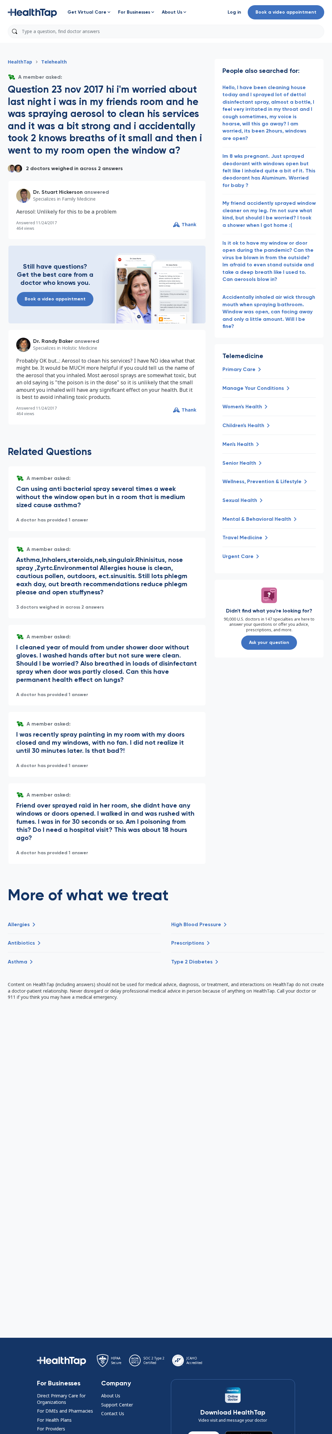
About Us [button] (110, 1396)
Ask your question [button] (269, 642)
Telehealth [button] (54, 62)
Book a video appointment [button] (285, 12)
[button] (32, 12)
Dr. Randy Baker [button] (53, 341)
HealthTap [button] (20, 62)
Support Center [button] (117, 1405)
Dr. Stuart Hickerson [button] (58, 192)
